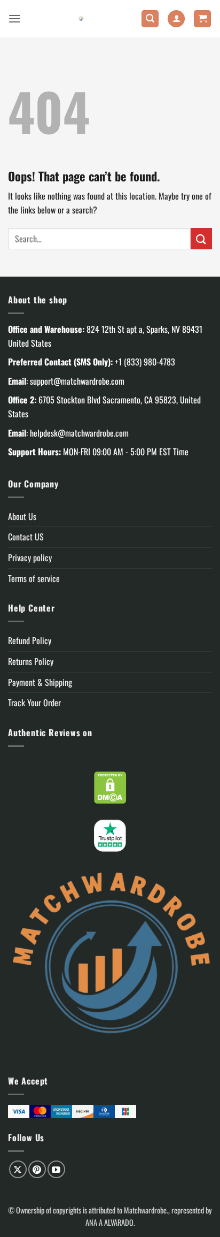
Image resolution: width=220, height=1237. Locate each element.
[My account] (176, 19)
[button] (14, 18)
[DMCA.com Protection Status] (110, 786)
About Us (22, 516)
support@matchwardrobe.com (77, 381)
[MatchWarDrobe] (81, 18)
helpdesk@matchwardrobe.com (79, 432)
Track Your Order (34, 702)
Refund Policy (29, 640)
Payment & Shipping (40, 682)
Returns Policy (30, 661)
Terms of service (34, 578)
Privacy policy (30, 557)
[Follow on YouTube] (56, 1169)
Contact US (26, 536)
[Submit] (201, 238)
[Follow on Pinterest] (37, 1169)
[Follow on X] (18, 1169)
